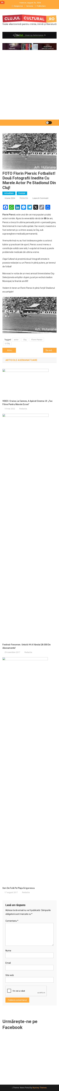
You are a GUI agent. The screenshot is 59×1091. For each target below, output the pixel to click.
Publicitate (41, 6)
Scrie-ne (29, 6)
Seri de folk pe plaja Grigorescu (18, 888)
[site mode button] (49, 122)
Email (8, 963)
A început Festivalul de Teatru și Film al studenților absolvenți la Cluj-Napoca (11, 350)
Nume (8, 950)
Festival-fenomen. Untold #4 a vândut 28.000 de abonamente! (26, 646)
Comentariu (11, 921)
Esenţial (21, 193)
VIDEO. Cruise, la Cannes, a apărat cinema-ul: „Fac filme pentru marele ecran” (27, 403)
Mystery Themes (40, 1088)
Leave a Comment (40, 198)
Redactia (24, 198)
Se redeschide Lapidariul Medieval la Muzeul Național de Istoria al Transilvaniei (51, 350)
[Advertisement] (29, 88)
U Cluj (7, 343)
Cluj (24, 339)
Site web (9, 975)
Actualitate (9, 193)
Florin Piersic (36, 339)
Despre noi (18, 6)
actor (16, 339)
